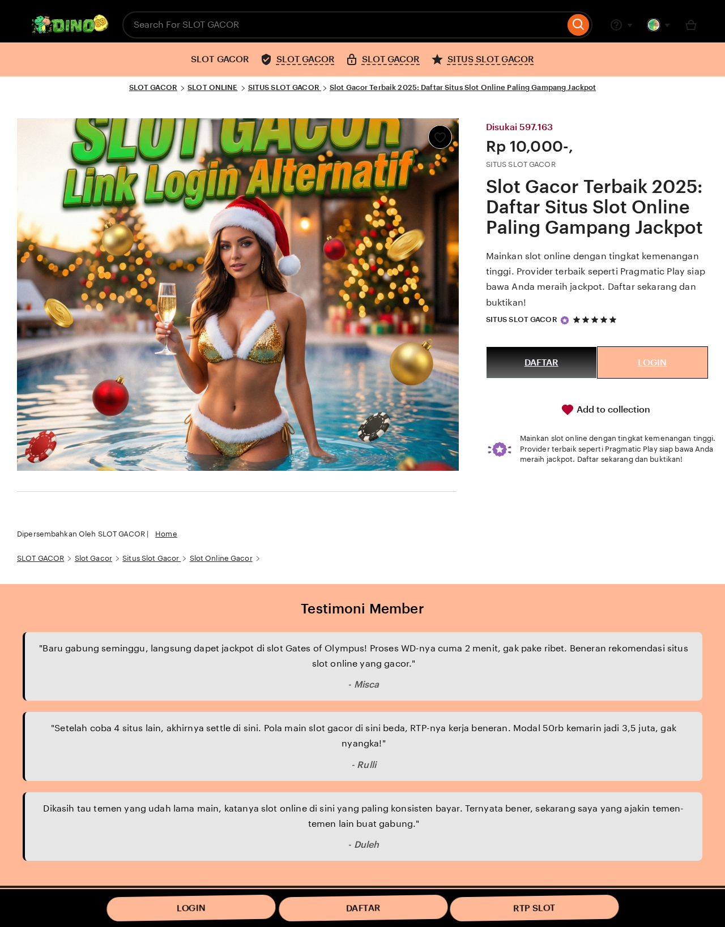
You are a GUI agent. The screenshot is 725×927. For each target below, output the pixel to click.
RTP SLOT (534, 908)
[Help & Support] (621, 24)
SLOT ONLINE (212, 87)
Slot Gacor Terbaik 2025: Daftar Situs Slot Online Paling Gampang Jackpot (463, 87)
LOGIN (652, 362)
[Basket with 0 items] (691, 24)
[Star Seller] (565, 320)
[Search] (578, 24)
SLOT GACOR (153, 87)
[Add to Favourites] (440, 137)
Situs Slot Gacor (151, 558)
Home (166, 534)
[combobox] (343, 24)
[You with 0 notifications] (658, 24)
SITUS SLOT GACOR (284, 87)
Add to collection (612, 409)
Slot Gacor (93, 558)
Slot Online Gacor (221, 558)
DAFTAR (541, 362)
